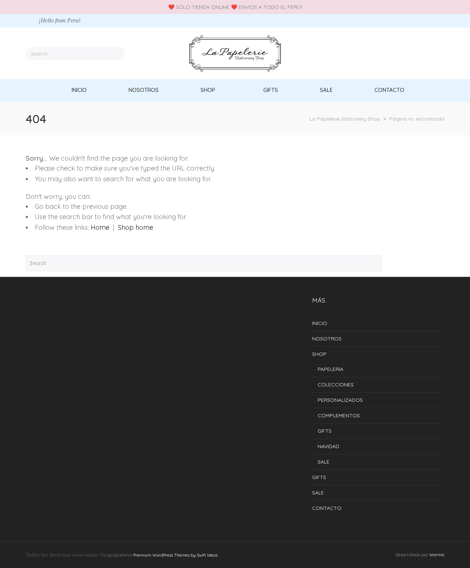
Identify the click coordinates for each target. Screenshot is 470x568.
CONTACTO (326, 508)
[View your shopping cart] (441, 53)
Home (100, 227)
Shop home (135, 227)
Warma (436, 554)
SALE (323, 461)
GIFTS (325, 431)
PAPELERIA (330, 369)
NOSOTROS (326, 338)
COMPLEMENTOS (339, 415)
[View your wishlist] (431, 53)
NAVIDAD (328, 446)
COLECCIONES (336, 384)
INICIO (319, 323)
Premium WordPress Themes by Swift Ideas (175, 555)
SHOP (319, 354)
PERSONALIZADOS (340, 400)
